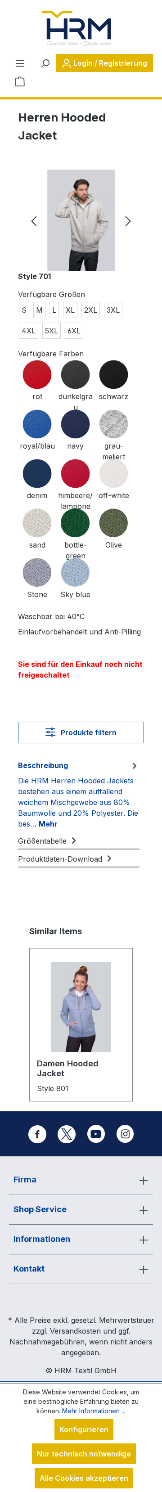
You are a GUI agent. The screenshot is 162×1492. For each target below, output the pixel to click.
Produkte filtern (88, 732)
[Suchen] (45, 63)
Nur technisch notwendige (84, 1453)
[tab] (79, 794)
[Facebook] (37, 1134)
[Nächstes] (128, 220)
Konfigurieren (83, 1429)
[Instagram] (125, 1134)
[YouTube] (96, 1134)
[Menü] (20, 63)
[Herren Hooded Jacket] (81, 220)
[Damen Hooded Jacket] (81, 1007)
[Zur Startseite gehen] (76, 29)
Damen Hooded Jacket (68, 1068)
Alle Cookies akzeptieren (84, 1478)
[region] (81, 220)
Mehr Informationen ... (94, 1411)
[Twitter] (67, 1134)
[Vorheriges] (33, 220)
